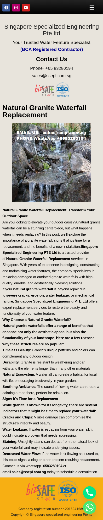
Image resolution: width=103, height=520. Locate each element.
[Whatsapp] (89, 507)
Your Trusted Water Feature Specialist (51, 42)
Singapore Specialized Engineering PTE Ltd (51, 301)
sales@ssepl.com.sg (51, 75)
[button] (92, 7)
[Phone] (89, 492)
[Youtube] (26, 7)
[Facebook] (6, 7)
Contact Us (51, 59)
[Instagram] (16, 7)
